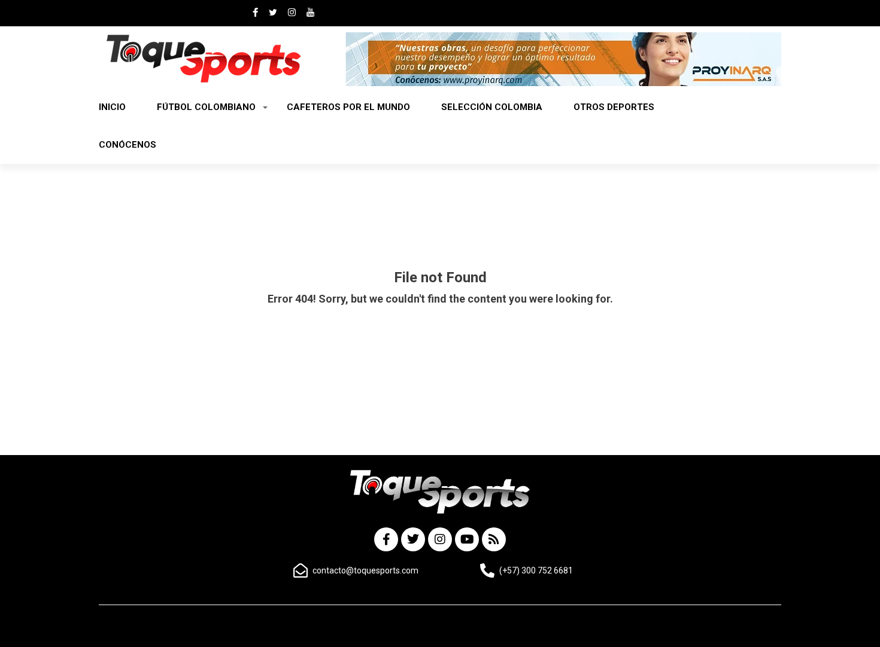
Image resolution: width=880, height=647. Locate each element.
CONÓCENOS (127, 144)
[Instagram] (440, 539)
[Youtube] (467, 539)
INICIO (112, 107)
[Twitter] (413, 539)
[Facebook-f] (386, 539)
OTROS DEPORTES (613, 107)
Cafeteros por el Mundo (348, 107)
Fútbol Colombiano (206, 107)
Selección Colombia (491, 107)
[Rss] (494, 539)
